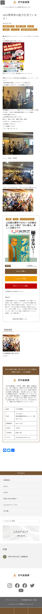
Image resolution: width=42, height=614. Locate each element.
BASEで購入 (21, 271)
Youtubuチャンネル (10, 505)
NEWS (6, 29)
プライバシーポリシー (12, 600)
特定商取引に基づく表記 (29, 600)
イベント (15, 29)
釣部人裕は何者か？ (29, 29)
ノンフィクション (27, 219)
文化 (15, 219)
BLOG (31, 26)
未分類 (5, 511)
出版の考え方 (8, 26)
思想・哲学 (21, 26)
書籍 (8, 219)
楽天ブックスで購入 (21, 286)
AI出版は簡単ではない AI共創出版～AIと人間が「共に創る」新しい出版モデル (21, 225)
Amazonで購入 (21, 279)
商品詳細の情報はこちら (20, 319)
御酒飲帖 (6, 480)
